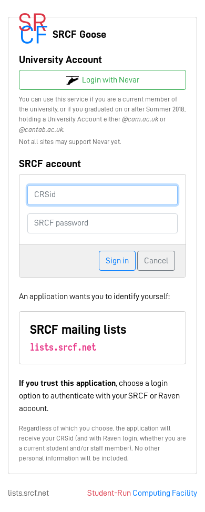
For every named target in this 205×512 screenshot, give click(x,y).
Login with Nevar (109, 80)
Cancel (156, 261)
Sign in (117, 261)
